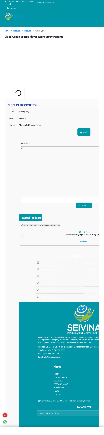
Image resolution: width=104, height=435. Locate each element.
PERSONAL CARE (61, 384)
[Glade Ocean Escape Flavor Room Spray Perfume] (52, 63)
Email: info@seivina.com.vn (49, 357)
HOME (56, 374)
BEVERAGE (58, 380)
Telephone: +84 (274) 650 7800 (51, 350)
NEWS (56, 391)
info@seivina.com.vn (45, 2)
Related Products (31, 217)
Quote (84, 132)
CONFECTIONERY (61, 377)
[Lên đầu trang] (96, 416)
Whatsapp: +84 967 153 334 (50, 353)
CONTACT (58, 394)
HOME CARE (59, 387)
